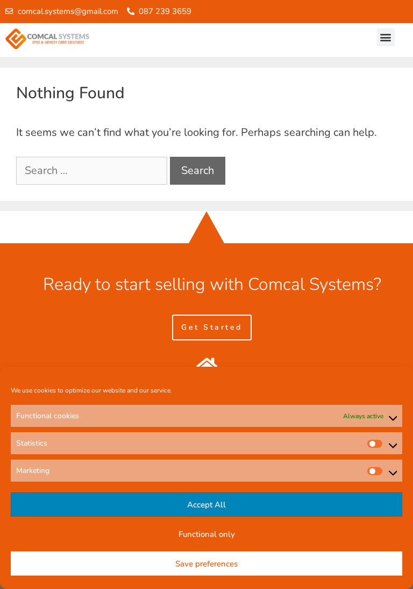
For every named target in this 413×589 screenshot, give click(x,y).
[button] (386, 37)
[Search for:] (93, 170)
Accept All (206, 504)
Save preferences (206, 563)
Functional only (207, 534)
